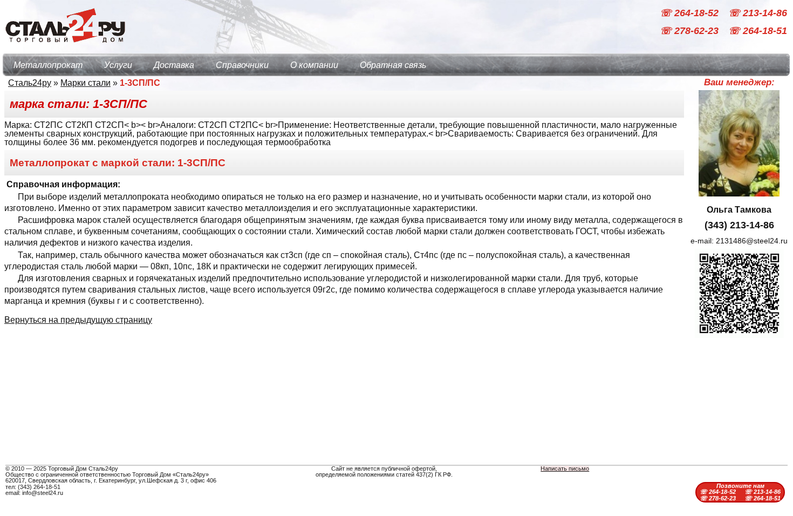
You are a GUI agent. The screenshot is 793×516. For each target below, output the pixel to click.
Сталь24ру (29, 82)
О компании (314, 65)
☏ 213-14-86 (757, 13)
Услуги (118, 65)
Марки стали (85, 82)
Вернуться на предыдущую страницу (78, 319)
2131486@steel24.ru (752, 240)
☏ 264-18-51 (757, 31)
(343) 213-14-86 (739, 225)
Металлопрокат (48, 65)
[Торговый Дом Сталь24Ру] (65, 48)
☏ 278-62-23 (690, 31)
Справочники (242, 65)
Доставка (174, 65)
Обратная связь (393, 65)
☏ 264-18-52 (690, 13)
